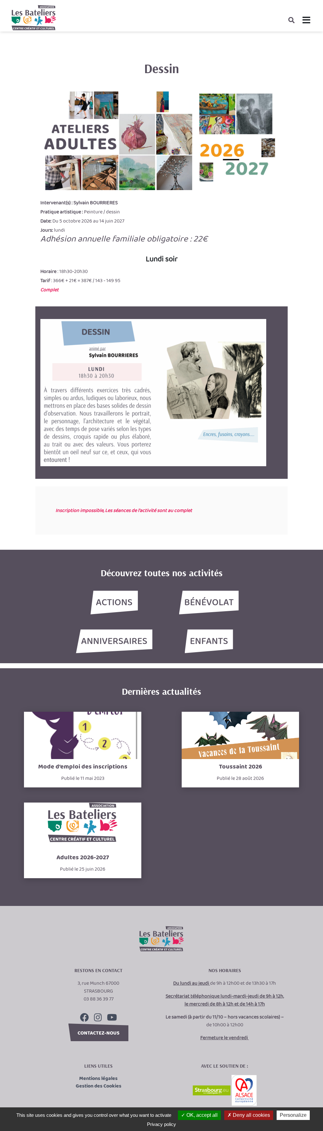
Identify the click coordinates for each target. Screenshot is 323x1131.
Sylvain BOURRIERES (95, 203)
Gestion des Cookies (98, 1086)
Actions (114, 602)
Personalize (293, 1115)
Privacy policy (161, 1124)
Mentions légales (98, 1078)
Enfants (209, 641)
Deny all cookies (251, 1115)
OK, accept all (201, 1115)
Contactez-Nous (99, 1033)
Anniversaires (114, 641)
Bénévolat (209, 602)
